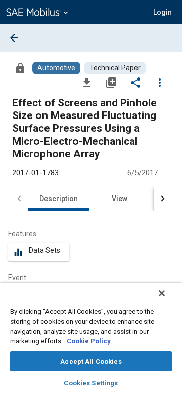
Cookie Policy (89, 341)
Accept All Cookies (90, 361)
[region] (91, 339)
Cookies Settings (91, 383)
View (119, 198)
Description (58, 198)
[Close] (162, 293)
